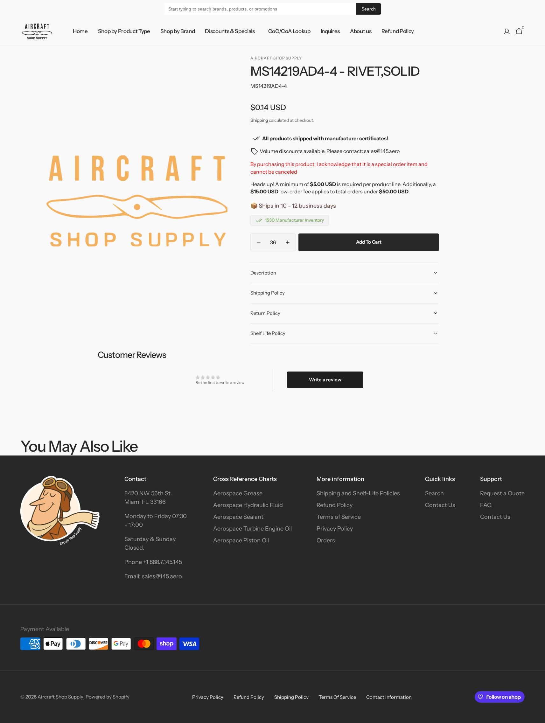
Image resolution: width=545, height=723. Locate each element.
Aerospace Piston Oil (241, 540)
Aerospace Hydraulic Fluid (248, 505)
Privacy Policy (335, 528)
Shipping (259, 120)
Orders (326, 540)
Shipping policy (291, 697)
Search (368, 8)
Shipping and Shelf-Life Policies (358, 493)
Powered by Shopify (107, 697)
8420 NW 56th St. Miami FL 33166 (148, 497)
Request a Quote (502, 493)
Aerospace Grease (237, 493)
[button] (507, 31)
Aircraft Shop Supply (60, 697)
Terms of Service (339, 516)
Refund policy (249, 697)
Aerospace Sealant (238, 516)
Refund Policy (335, 505)
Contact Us (440, 505)
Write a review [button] (325, 380)
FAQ (486, 505)
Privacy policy (207, 697)
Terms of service (337, 697)
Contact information (389, 697)
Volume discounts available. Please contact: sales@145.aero (330, 151)
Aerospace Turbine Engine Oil (252, 528)
